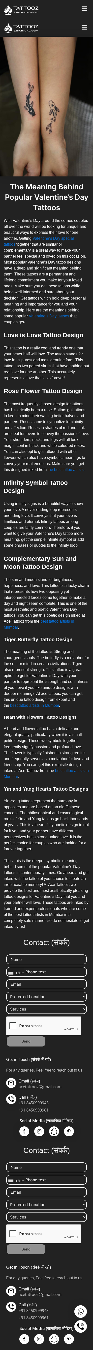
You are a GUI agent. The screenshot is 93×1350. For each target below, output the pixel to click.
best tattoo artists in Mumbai (34, 705)
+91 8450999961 (34, 1110)
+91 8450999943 (34, 1103)
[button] (84, 9)
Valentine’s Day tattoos (48, 316)
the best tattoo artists (66, 470)
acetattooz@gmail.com (40, 1086)
